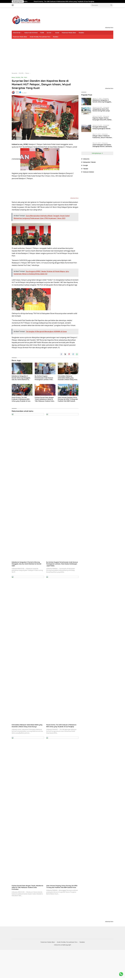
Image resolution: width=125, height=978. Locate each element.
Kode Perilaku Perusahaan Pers (40, 37)
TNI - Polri (24, 77)
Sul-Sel (49, 33)
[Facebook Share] (61, 354)
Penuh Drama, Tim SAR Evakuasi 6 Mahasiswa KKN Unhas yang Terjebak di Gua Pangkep (35, 1)
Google (85, 310)
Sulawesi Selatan (88, 317)
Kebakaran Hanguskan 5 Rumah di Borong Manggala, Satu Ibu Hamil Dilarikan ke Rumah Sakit (21, 378)
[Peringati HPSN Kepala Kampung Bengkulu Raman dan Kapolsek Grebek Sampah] (86, 128)
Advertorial (16, 33)
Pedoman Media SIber (20, 37)
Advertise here (109, 27)
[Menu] (13, 5)
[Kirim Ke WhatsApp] (76, 354)
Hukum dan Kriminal (31, 33)
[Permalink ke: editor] (13, 92)
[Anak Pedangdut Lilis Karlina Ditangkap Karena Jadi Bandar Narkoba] (86, 291)
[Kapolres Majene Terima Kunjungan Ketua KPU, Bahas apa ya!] (86, 119)
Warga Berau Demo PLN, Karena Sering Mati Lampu (101, 110)
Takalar (85, 314)
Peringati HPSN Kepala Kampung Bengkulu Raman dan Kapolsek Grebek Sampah (103, 128)
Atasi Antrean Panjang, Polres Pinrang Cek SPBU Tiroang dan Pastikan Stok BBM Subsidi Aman (68, 399)
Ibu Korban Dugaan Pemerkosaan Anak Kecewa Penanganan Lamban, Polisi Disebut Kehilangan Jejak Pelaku (44, 378)
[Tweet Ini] (65, 354)
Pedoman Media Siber (69, 33)
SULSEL (18, 77)
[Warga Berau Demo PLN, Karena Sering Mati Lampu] (86, 110)
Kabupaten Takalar (89, 307)
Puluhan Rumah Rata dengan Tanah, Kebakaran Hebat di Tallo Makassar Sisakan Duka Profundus (44, 399)
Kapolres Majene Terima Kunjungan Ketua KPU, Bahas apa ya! (102, 119)
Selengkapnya (96, 298)
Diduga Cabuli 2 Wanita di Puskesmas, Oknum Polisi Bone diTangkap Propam (103, 283)
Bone (13, 77)
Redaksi (81, 33)
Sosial (57, 33)
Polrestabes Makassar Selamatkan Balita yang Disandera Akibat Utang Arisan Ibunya (68, 378)
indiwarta (86, 304)
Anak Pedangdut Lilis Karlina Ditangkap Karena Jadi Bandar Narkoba (103, 290)
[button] (111, 5)
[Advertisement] (62, 53)
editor (17, 91)
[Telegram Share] (73, 354)
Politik (42, 33)
